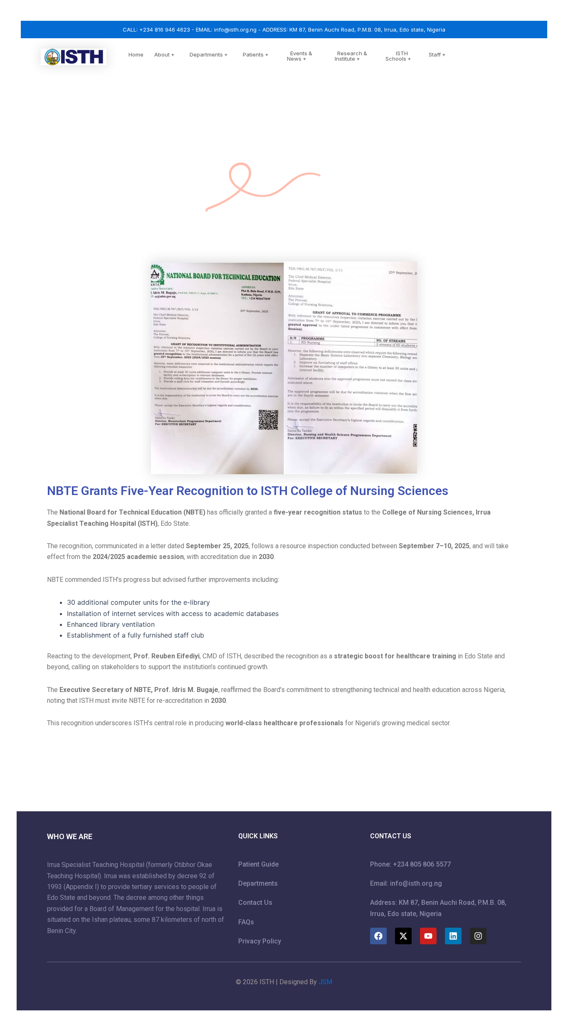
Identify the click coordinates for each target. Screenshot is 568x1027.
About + (164, 54)
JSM (325, 982)
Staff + (437, 54)
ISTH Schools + (398, 56)
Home (135, 54)
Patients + (256, 54)
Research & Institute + (351, 56)
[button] (178, 55)
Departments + (209, 54)
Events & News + (299, 56)
